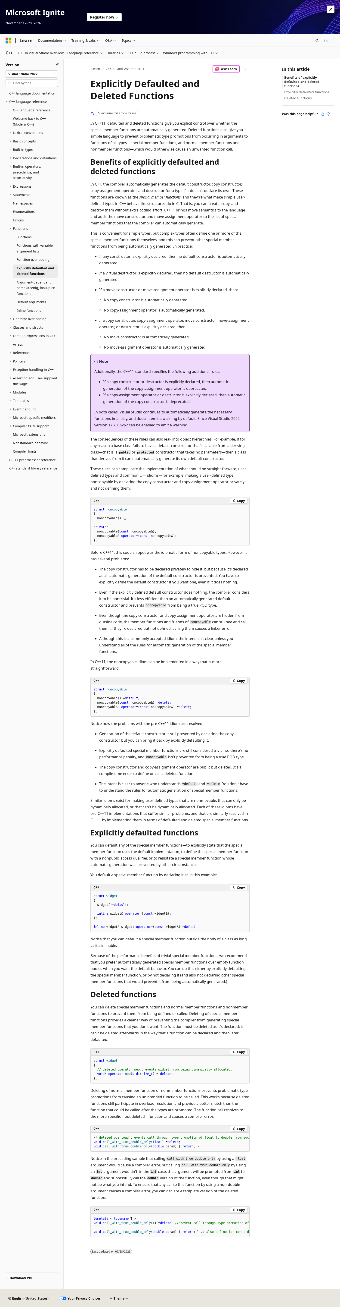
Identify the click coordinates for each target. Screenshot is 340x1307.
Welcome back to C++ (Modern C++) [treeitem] (29, 121)
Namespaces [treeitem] (23, 203)
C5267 (122, 425)
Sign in (329, 40)
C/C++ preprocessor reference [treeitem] (32, 460)
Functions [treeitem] (24, 237)
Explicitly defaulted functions (306, 92)
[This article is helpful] (322, 114)
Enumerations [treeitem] (24, 211)
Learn (95, 68)
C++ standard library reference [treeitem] (33, 468)
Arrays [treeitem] (18, 344)
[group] (170, 1142)
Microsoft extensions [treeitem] (29, 434)
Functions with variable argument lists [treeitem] (35, 248)
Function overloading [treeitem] (33, 259)
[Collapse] (57, 65)
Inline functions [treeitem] (29, 310)
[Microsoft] (9, 41)
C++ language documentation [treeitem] (32, 93)
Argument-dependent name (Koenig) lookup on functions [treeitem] (36, 288)
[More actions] (245, 69)
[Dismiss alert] (330, 9)
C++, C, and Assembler (123, 68)
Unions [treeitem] (18, 220)
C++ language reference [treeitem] (31, 110)
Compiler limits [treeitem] (25, 451)
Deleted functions (298, 98)
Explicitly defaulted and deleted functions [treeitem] (35, 271)
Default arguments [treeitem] (31, 302)
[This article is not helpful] (328, 114)
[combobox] (32, 74)
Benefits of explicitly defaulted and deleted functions (301, 81)
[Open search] (317, 40)
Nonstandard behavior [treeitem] (30, 443)
